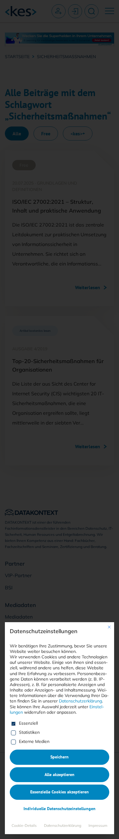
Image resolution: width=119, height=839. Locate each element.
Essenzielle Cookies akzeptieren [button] (59, 792)
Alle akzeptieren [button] (59, 774)
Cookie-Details (24, 825)
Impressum (97, 825)
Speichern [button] (59, 757)
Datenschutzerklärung (80, 701)
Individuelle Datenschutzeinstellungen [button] (59, 808)
